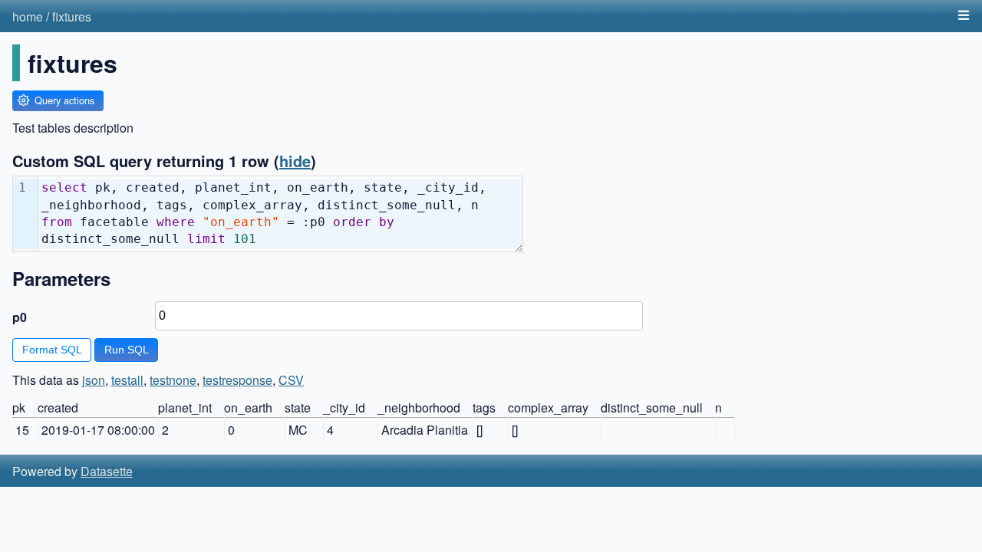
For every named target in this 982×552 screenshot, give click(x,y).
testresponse (237, 380)
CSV (291, 380)
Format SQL (52, 349)
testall (127, 380)
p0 (19, 317)
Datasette (107, 471)
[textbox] (280, 213)
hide (295, 161)
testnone (173, 380)
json (93, 380)
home (27, 16)
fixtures (71, 16)
